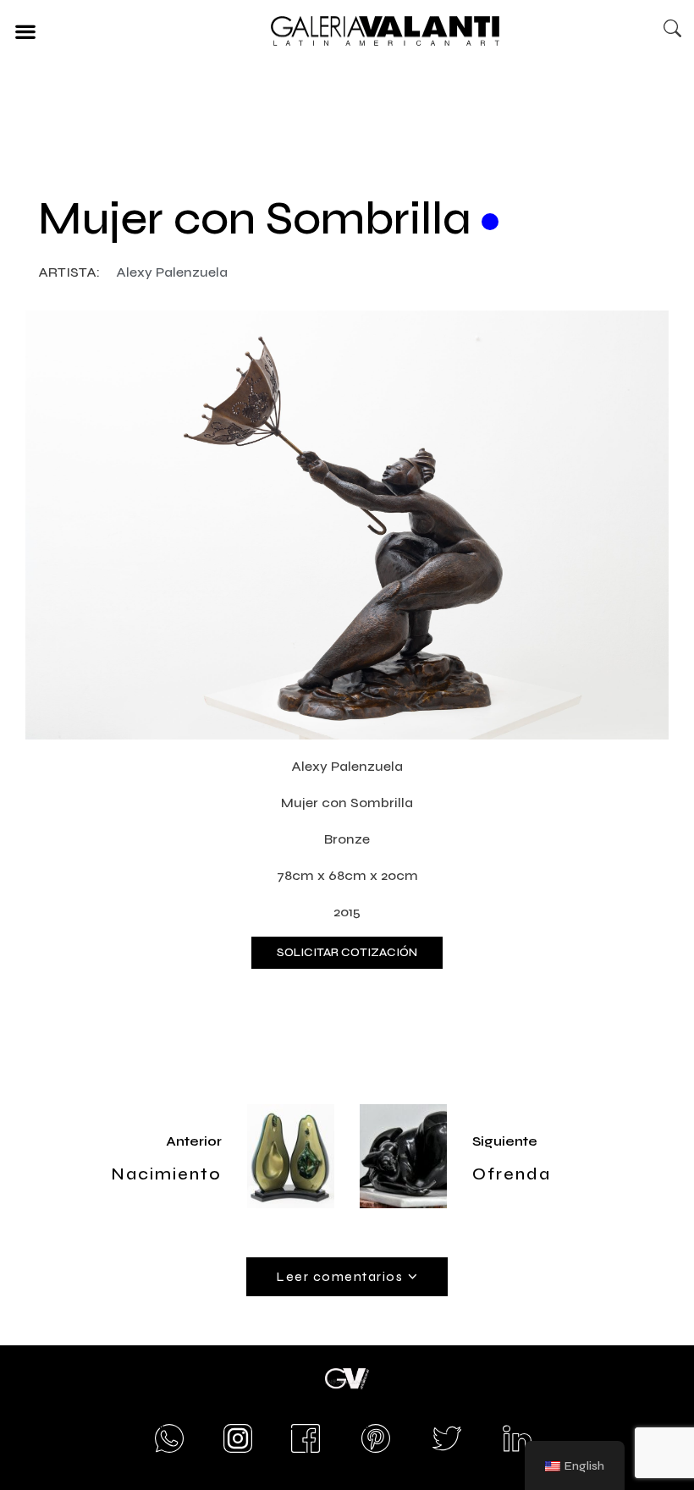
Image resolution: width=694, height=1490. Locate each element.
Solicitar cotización (347, 952)
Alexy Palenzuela (172, 272)
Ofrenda (511, 1174)
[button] (24, 30)
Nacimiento (166, 1174)
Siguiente (504, 1141)
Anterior (194, 1141)
